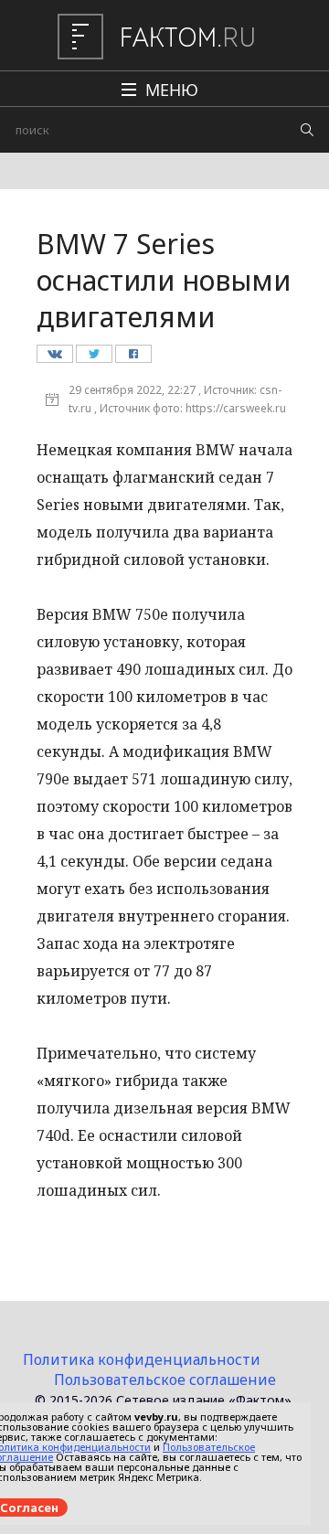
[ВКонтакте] (54, 358)
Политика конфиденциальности (141, 1359)
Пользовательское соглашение (165, 1379)
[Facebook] (133, 358)
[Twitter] (93, 358)
